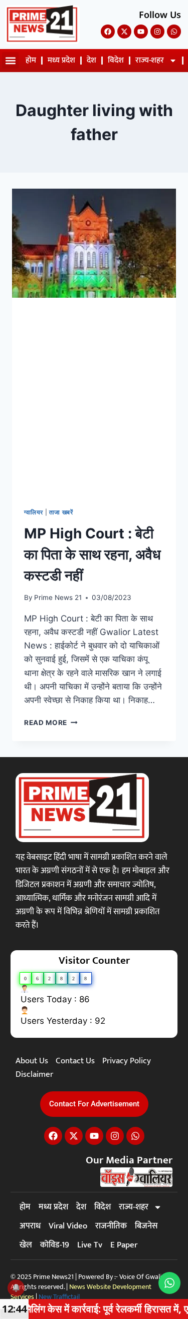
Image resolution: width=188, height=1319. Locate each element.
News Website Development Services (81, 1291)
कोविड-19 (54, 1245)
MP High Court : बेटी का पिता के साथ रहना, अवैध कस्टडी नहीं (92, 554)
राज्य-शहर (149, 60)
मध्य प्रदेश (61, 60)
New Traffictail (59, 1296)
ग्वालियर (33, 512)
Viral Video (68, 1226)
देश (91, 60)
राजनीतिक (111, 1226)
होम (31, 60)
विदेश (116, 60)
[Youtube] (141, 32)
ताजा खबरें (61, 512)
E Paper (123, 1245)
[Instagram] (157, 32)
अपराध (30, 1226)
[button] (10, 60)
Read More (51, 723)
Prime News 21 (58, 597)
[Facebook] (108, 32)
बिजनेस (146, 1226)
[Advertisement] (94, 396)
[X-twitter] (124, 32)
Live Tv (89, 1245)
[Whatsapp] (174, 32)
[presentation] (94, 243)
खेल (26, 1245)
